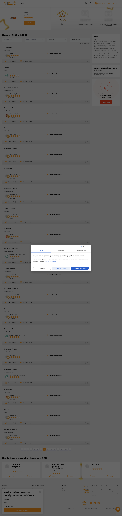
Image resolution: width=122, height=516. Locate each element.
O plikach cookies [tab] (81, 250)
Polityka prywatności (50, 261)
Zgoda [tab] (41, 250)
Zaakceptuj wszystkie (80, 268)
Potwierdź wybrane (61, 268)
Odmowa (42, 268)
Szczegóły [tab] (61, 250)
